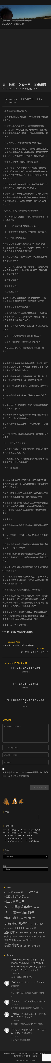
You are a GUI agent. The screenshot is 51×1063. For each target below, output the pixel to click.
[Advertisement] (25, 56)
